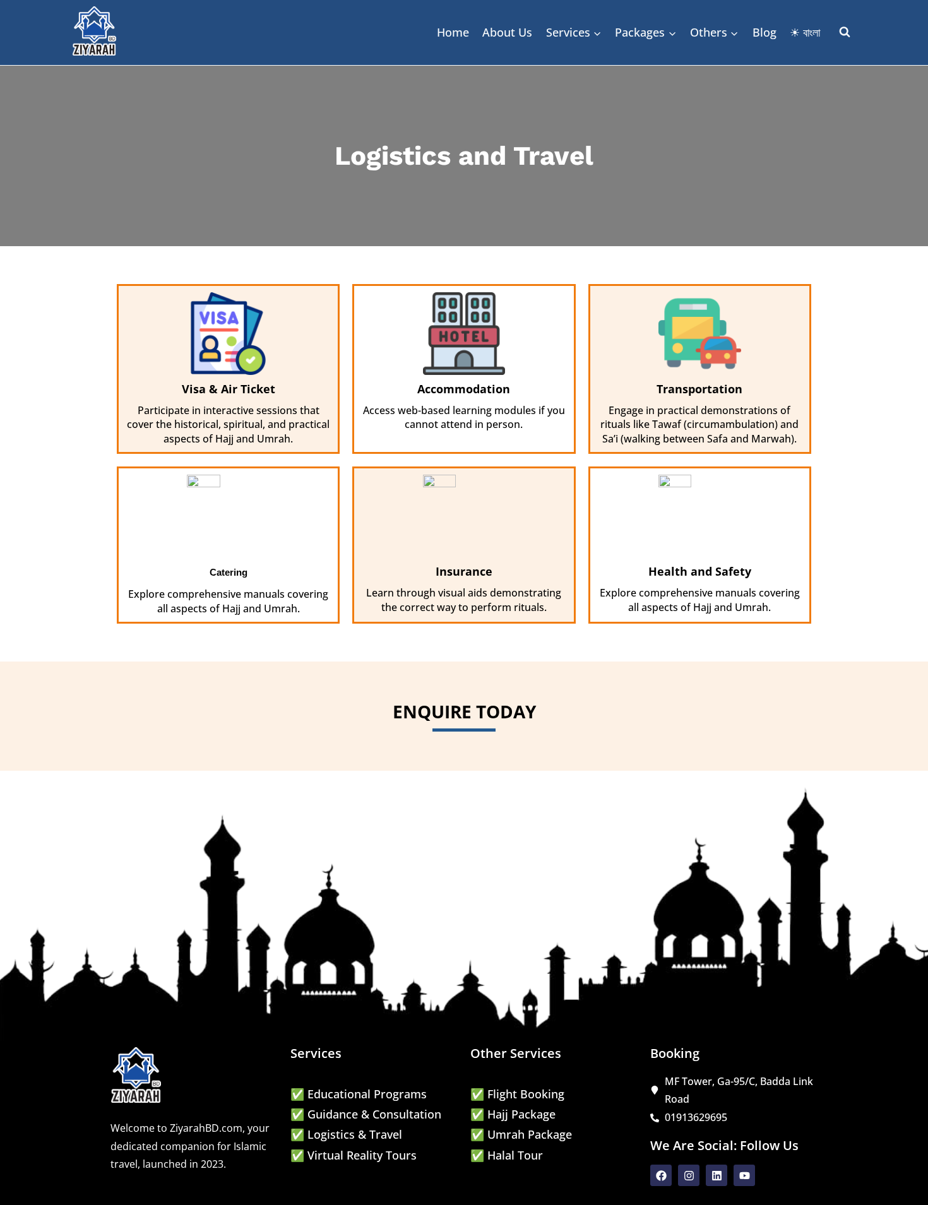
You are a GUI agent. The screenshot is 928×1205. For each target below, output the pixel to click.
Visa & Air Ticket (228, 388)
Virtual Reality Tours (362, 1155)
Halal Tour (515, 1155)
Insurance (464, 571)
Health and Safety (699, 571)
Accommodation (463, 388)
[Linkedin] (716, 1175)
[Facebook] (661, 1175)
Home (453, 32)
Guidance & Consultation (374, 1114)
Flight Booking (525, 1093)
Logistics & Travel (354, 1134)
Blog (764, 32)
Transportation (699, 388)
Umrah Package (529, 1134)
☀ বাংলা (805, 32)
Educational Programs (367, 1093)
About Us (507, 32)
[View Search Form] (844, 32)
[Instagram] (688, 1175)
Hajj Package (521, 1114)
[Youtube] (744, 1175)
